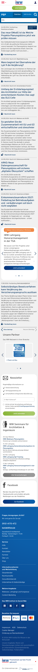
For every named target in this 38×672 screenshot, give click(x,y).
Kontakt (5, 548)
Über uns (5, 558)
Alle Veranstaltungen (19, 475)
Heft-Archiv (27, 14)
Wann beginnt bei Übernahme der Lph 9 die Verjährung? (18, 64)
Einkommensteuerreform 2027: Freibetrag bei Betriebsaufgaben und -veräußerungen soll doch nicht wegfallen (17, 202)
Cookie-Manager (8, 630)
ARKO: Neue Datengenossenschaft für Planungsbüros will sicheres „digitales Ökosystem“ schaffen (17, 167)
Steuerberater (7, 573)
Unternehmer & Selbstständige (13, 582)
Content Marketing (9, 595)
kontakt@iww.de (8, 528)
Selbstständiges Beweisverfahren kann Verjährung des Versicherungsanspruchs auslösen (19, 289)
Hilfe (3, 545)
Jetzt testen (19, 8)
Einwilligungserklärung (26, 406)
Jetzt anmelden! (19, 268)
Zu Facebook (19, 502)
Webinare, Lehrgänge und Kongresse (15, 592)
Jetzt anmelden (19, 414)
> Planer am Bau (11, 360)
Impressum (6, 628)
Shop (4, 561)
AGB (13, 628)
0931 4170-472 (9, 523)
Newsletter (6, 552)
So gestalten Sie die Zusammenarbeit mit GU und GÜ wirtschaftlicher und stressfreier (18, 125)
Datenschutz (21, 628)
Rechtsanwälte (7, 576)
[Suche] (35, 14)
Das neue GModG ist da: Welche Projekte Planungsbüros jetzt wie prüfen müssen (18, 35)
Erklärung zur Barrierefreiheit (13, 633)
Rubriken (17, 14)
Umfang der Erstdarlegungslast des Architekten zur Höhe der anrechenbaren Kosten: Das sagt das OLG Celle (17, 93)
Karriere (5, 555)
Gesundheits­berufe (9, 579)
